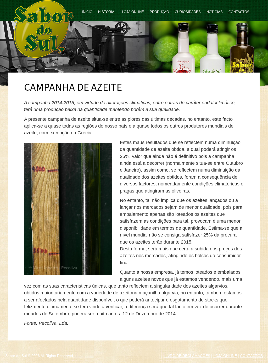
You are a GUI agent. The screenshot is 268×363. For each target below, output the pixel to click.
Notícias (214, 12)
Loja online (133, 12)
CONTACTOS (251, 356)
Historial (107, 12)
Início (87, 12)
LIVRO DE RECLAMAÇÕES (187, 356)
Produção (159, 12)
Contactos (238, 12)
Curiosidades (188, 12)
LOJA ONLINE (225, 356)
